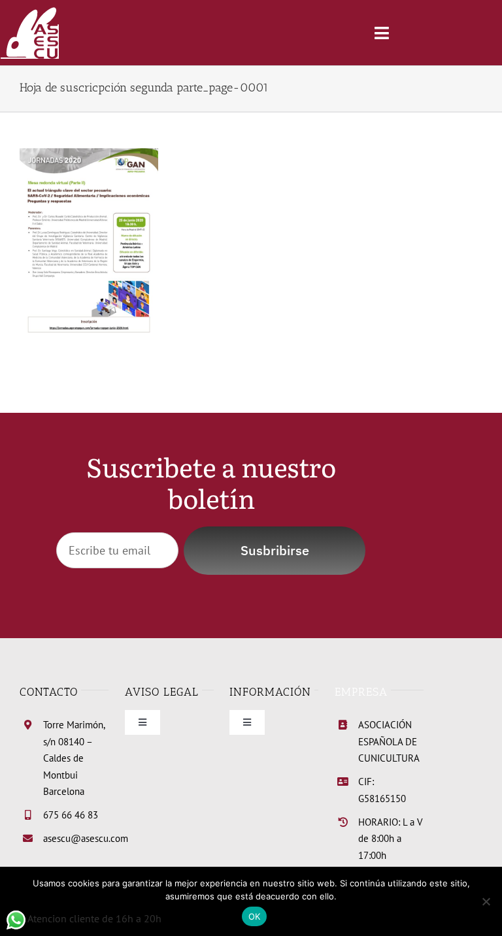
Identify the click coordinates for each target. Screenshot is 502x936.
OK (254, 916)
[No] (485, 901)
